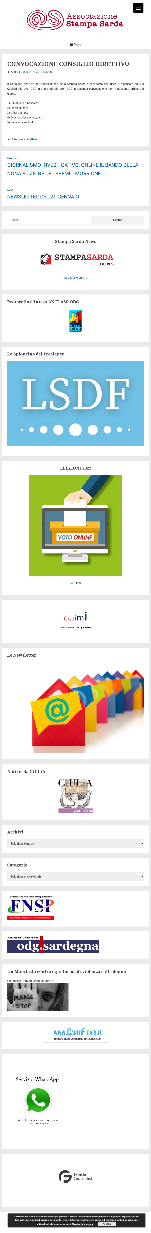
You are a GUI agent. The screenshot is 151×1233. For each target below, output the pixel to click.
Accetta (107, 1223)
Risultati (75, 583)
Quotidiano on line (75, 277)
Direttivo (31, 139)
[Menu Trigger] (138, 8)
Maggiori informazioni (82, 1223)
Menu (77, 44)
